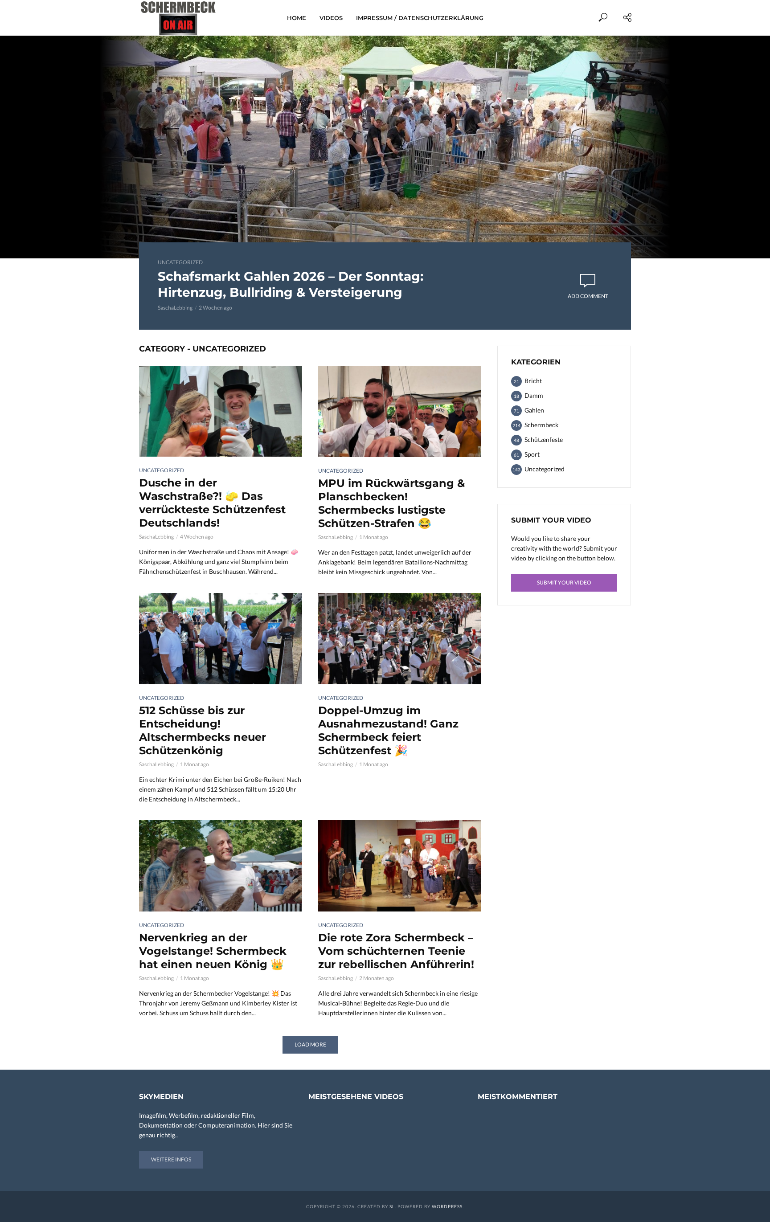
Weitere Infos (171, 1159)
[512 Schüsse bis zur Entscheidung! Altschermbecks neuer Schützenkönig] (220, 638)
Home (296, 17)
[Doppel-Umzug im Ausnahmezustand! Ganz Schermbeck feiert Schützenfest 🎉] (399, 638)
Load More (310, 1044)
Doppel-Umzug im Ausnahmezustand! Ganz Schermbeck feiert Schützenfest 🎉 (388, 730)
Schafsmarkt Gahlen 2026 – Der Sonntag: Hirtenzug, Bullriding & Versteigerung (290, 284)
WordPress (447, 1206)
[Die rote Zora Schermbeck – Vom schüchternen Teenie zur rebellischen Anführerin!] (399, 865)
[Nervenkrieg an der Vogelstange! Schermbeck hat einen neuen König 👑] (220, 865)
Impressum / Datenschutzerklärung (419, 17)
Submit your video (564, 582)
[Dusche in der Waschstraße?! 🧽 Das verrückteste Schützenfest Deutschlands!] (220, 411)
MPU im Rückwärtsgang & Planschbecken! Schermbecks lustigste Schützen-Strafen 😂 (391, 503)
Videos (331, 17)
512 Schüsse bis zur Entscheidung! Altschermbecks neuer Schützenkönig (202, 730)
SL (392, 1206)
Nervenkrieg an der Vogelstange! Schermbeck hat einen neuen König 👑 (213, 951)
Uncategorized (180, 262)
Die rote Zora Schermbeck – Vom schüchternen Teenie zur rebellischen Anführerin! (396, 951)
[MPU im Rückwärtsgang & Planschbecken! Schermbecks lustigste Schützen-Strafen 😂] (399, 411)
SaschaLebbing (175, 307)
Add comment (588, 296)
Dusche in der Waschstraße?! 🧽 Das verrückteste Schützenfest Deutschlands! (212, 502)
